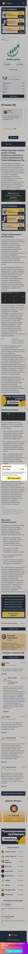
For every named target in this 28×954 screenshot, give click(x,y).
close (25, 466)
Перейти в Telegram (14, 951)
